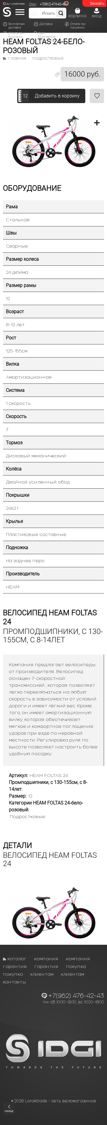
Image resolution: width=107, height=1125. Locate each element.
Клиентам (42, 974)
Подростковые (48, 58)
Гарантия (15, 966)
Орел (32, 4)
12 (25, 96)
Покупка (76, 966)
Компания (46, 958)
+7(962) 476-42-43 (53, 4)
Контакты (14, 982)
